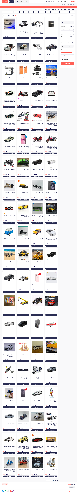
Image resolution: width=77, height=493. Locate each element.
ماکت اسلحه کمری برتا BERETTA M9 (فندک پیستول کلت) (9, 78)
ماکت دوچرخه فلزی (12, 261)
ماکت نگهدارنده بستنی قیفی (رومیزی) (53, 401)
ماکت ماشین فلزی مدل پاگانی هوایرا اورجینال (9, 55)
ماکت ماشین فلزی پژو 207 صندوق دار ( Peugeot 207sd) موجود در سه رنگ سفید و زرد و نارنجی (9, 355)
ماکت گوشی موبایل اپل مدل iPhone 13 (23, 147)
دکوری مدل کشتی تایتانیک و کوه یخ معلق (51, 78)
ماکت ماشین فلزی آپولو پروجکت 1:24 (23, 423)
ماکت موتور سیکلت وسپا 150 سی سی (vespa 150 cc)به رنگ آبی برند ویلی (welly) (9, 470)
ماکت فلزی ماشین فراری (39, 123)
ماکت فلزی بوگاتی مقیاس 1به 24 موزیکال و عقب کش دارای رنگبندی (38, 447)
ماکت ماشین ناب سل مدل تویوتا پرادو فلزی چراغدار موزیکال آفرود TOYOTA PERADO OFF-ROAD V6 (23, 447)
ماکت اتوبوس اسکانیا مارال (39, 354)
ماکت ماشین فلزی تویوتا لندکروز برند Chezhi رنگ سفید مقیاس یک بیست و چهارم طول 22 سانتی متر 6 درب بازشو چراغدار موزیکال (37, 32)
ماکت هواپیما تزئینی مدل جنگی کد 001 (10, 378)
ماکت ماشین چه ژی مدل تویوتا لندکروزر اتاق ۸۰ (24, 32)
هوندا (65, 9)
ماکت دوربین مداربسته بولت (39, 54)
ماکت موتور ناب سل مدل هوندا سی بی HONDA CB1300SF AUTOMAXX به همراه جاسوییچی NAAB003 (51, 147)
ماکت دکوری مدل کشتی (53, 469)
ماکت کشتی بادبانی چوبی (25, 354)
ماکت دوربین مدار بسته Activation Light (37, 78)
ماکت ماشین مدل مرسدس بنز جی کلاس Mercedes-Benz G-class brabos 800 (52, 55)
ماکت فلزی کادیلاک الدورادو (39, 192)
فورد (58, 9)
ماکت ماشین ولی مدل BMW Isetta (9, 238)
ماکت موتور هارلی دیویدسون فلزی (10, 192)
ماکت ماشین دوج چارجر (25, 192)
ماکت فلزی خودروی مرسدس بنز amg (23, 123)
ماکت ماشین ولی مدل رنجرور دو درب (37, 238)
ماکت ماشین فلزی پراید (11, 423)
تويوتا (62, 9)
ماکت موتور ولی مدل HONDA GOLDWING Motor (38, 147)
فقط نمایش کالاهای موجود (69, 39)
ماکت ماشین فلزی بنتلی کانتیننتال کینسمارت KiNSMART (38, 401)
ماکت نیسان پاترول (26, 54)
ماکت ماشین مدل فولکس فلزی (38, 261)
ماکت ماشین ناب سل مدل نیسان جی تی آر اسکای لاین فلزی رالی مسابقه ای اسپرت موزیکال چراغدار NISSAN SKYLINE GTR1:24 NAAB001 (23, 286)
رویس (46, 9)
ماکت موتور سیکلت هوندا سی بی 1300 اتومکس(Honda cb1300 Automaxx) (52, 124)
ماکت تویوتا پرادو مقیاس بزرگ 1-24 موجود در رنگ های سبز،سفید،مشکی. (9, 101)
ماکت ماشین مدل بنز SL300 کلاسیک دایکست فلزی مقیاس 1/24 (9, 124)
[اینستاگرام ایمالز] (13, 491)
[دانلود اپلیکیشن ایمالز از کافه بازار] (5, 491)
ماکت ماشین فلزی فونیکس (39, 100)
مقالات (58, 1)
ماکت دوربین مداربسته (53, 169)
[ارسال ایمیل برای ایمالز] (11, 491)
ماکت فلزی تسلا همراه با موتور (24, 238)
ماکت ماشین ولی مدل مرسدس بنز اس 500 (51, 101)
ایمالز (73, 4)
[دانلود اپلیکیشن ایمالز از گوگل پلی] (8, 491)
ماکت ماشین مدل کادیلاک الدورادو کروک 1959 (52, 332)
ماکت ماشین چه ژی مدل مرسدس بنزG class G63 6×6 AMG (37, 308)
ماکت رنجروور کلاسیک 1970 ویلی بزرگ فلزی (51, 216)
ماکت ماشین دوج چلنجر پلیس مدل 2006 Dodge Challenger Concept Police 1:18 (52, 424)
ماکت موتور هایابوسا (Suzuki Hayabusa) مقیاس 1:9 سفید (38, 378)
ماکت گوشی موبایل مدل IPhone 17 (51, 192)
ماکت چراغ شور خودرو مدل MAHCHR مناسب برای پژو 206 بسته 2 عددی (23, 378)
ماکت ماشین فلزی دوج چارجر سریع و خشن (51, 262)
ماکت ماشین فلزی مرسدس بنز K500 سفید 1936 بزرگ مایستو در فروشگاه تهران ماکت (51, 285)
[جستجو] (16, 1)
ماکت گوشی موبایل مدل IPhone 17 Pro (23, 78)
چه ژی (49, 9)
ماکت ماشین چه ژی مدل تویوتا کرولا (9, 446)
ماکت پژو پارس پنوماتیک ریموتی (10, 31)
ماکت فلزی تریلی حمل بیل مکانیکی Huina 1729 (52, 447)
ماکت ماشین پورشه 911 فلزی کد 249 (9, 307)
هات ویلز (73, 9)
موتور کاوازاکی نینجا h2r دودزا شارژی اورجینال (9, 170)
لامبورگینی (69, 9)
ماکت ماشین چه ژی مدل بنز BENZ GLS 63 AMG (52, 378)
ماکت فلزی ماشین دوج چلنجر (10, 331)
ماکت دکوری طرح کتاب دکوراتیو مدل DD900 (37, 332)
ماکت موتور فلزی (12, 400)
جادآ (55, 9)
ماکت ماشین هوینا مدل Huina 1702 (23, 307)
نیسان (53, 9)
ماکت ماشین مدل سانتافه (25, 331)
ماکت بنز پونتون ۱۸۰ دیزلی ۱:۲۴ (38, 469)
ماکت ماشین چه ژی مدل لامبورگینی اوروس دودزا (9, 285)
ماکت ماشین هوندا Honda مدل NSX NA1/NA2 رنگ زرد (23, 216)
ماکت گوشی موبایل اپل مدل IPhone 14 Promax (37, 285)
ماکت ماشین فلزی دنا (40, 423)
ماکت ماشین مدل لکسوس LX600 (38, 169)
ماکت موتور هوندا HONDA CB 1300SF (23, 100)
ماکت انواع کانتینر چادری (53, 354)
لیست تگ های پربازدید (72, 487)
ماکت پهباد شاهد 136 (54, 31)
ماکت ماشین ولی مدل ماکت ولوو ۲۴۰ (9, 146)
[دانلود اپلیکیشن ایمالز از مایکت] (3, 491)
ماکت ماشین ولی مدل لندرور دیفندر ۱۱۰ (23, 261)
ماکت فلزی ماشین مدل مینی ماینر (24, 469)
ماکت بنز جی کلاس (26, 169)
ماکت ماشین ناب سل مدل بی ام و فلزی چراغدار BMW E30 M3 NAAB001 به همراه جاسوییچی (51, 239)
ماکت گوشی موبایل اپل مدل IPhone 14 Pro (23, 401)
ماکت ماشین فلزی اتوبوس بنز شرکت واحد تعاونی (9, 216)
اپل (42, 9)
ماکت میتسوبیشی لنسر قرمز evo (52, 307)
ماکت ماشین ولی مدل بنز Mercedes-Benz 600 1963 (37, 216)
